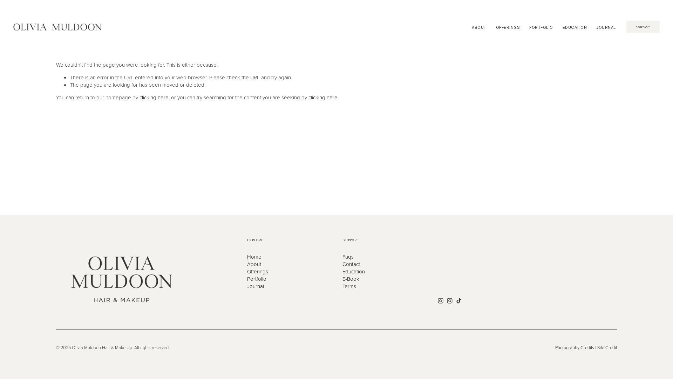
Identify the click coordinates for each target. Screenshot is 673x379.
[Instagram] (440, 301)
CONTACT (643, 27)
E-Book (350, 278)
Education (353, 271)
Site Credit (607, 348)
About (254, 264)
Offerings (257, 271)
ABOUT (479, 27)
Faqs (348, 256)
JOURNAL (606, 27)
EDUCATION (575, 27)
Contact (351, 264)
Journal (255, 286)
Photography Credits (574, 348)
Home (254, 256)
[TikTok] (459, 301)
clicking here (154, 97)
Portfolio (256, 278)
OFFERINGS (508, 27)
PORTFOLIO (541, 27)
